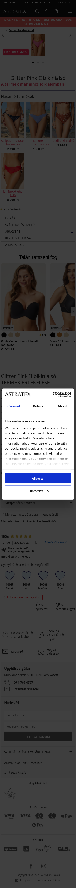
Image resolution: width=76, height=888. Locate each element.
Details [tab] (38, 406)
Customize (35, 491)
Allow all (38, 478)
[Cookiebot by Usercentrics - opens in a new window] (53, 394)
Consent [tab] (13, 406)
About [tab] (62, 406)
